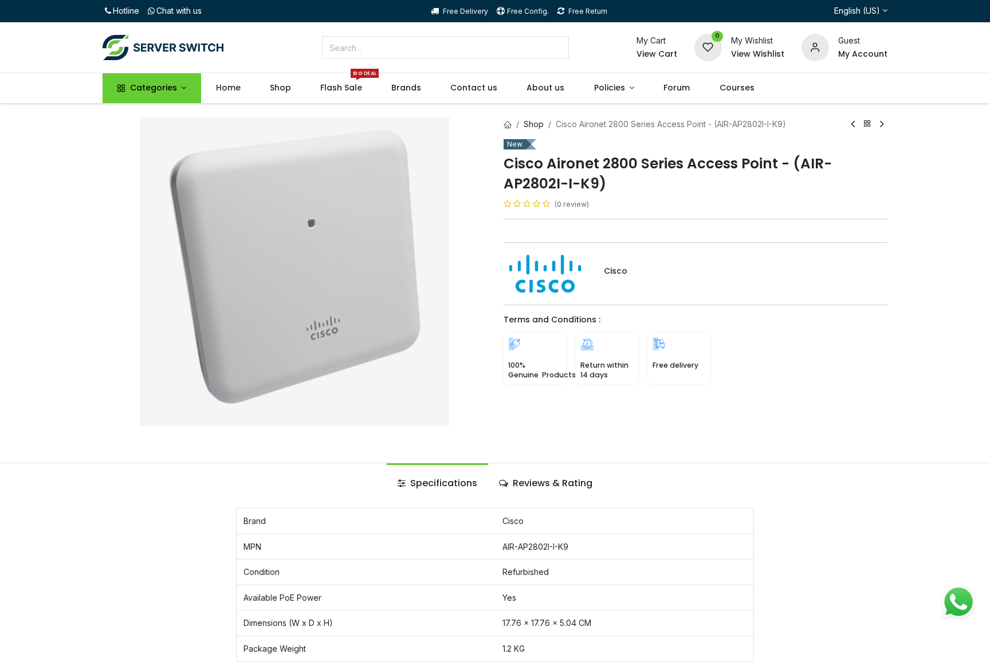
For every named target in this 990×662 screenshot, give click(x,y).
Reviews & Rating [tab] (551, 483)
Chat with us (179, 10)
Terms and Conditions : (552, 319)
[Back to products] (867, 124)
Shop (534, 124)
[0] (708, 47)
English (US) (857, 10)
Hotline (126, 10)
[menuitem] (228, 88)
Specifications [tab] (442, 483)
